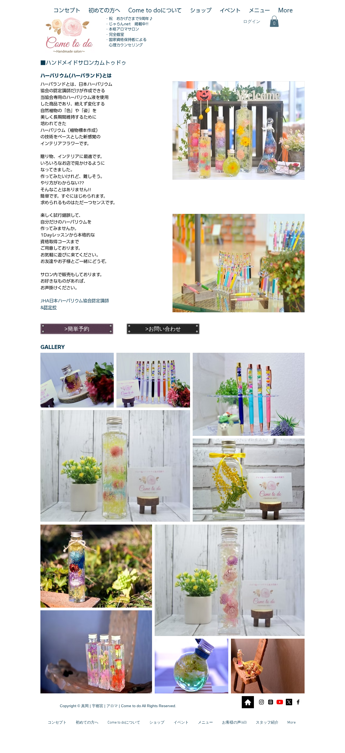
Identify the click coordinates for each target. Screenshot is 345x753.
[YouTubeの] (280, 702)
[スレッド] (270, 702)
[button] (274, 21)
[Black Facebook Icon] (298, 702)
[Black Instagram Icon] (261, 702)
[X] (289, 702)
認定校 (50, 307)
